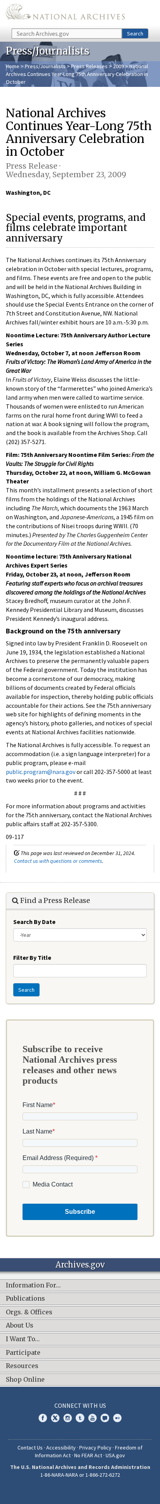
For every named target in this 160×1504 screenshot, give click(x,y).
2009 (118, 66)
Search (135, 33)
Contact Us (30, 1447)
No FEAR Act (88, 1455)
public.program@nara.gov (40, 772)
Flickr (117, 1418)
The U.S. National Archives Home (65, 13)
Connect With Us (80, 1405)
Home (12, 66)
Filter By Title (32, 957)
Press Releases (89, 66)
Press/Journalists (45, 66)
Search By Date (34, 922)
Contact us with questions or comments (58, 860)
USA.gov (115, 1455)
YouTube (92, 1418)
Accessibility (61, 1447)
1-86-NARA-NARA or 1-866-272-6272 (80, 1474)
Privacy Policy (95, 1447)
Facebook (42, 1418)
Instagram (67, 1418)
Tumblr (80, 1418)
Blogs (105, 1418)
